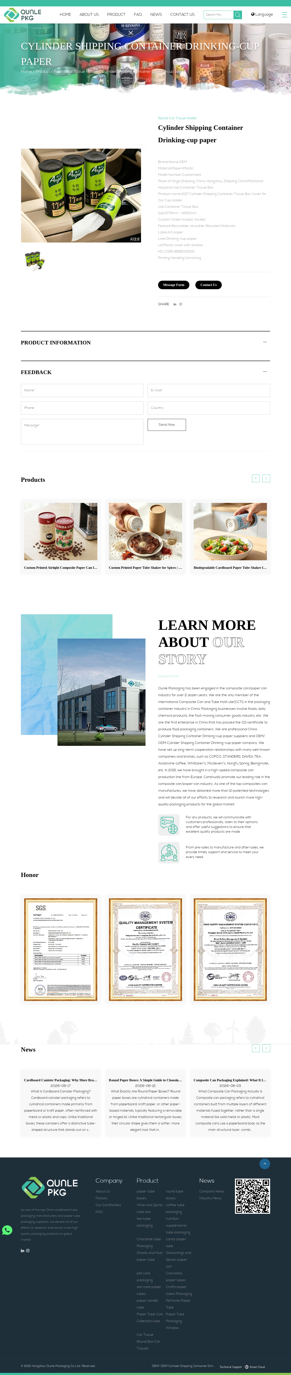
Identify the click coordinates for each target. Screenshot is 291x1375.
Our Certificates (108, 1205)
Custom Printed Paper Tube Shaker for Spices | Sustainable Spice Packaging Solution (129, 567)
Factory (102, 1198)
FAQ (138, 15)
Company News (211, 1191)
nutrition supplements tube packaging (178, 1225)
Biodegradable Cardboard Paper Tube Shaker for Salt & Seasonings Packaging (209, 567)
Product (116, 15)
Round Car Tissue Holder (76, 72)
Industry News (210, 1198)
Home (65, 15)
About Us (89, 15)
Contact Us (182, 15)
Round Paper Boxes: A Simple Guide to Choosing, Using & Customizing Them (165, 1080)
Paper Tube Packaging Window (175, 1321)
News (156, 15)
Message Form (173, 285)
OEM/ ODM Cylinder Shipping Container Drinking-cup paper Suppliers (184, 1366)
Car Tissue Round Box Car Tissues (148, 1341)
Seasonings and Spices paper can (178, 1259)
